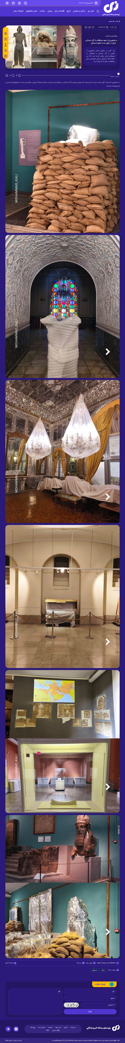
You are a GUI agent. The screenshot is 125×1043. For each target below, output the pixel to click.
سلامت (42, 11)
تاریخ (69, 11)
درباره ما (72, 1027)
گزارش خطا (89, 963)
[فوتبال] (5, 56)
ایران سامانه (8, 1040)
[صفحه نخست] (98, 11)
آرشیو (65, 1027)
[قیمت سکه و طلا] (5, 33)
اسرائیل (94, 970)
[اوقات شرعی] (19, 3)
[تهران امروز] (5, 44)
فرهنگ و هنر (18, 11)
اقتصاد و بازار (59, 11)
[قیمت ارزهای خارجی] (5, 39)
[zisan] (111, 8)
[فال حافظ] (5, 50)
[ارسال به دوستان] (93, 27)
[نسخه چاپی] (86, 27)
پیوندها (33, 1027)
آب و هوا (58, 1027)
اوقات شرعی (56, 1030)
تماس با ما (41, 1027)
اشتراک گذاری (9, 963)
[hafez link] (7, 3)
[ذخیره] (89, 27)
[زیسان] (103, 1028)
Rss (47, 1030)
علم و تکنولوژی (31, 11)
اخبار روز (91, 11)
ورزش (49, 11)
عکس (116, 21)
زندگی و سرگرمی (79, 11)
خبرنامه (50, 1027)
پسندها (79, 963)
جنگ (103, 970)
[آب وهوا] (13, 3)
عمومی (110, 21)
